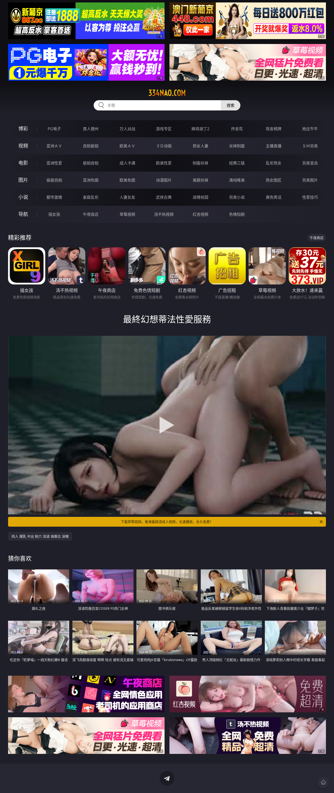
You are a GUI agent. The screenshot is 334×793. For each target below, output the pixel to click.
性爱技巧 (310, 197)
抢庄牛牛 (310, 128)
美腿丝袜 (200, 180)
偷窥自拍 (54, 180)
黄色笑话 (273, 197)
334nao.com (167, 93)
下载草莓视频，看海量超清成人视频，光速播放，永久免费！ (167, 521)
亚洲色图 (91, 180)
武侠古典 (164, 197)
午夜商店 (91, 214)
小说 (23, 197)
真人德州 (91, 128)
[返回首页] (323, 782)
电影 (23, 163)
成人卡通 (127, 163)
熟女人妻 (200, 146)
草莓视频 (127, 214)
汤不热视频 (164, 214)
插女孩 (54, 214)
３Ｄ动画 (164, 146)
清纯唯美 (237, 180)
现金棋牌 (273, 128)
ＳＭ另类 (310, 146)
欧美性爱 (164, 163)
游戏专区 (164, 128)
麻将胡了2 (200, 128)
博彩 (23, 128)
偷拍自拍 (91, 163)
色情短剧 (237, 214)
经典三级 (237, 163)
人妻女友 (127, 197)
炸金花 (237, 128)
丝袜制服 (237, 146)
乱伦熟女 (273, 163)
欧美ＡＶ (127, 146)
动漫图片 (164, 180)
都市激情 (54, 197)
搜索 (230, 105)
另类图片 (310, 180)
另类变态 (310, 163)
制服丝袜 (200, 163)
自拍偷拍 (91, 146)
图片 (23, 180)
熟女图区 (273, 180)
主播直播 (273, 146)
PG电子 (54, 128)
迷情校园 (200, 197)
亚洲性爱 (54, 163)
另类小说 (237, 197)
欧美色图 (127, 180)
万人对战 (127, 128)
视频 (23, 145)
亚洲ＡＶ (54, 146)
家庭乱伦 (91, 197)
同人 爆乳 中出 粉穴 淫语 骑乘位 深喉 (40, 536)
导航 (23, 214)
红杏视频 (200, 214)
